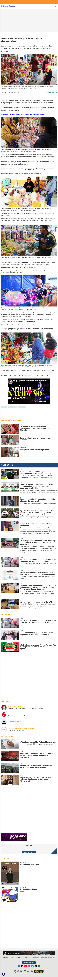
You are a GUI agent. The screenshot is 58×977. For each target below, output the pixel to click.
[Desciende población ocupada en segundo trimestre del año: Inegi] (10, 501)
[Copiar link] (19, 92)
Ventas (4, 407)
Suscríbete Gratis (28, 852)
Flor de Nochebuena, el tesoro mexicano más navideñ (21, 267)
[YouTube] (25, 966)
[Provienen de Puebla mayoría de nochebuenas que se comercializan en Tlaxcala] (10, 429)
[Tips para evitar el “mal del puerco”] (10, 452)
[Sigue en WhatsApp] (53, 92)
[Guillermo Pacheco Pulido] (4, 722)
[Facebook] (2, 92)
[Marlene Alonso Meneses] (4, 707)
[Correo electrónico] (15, 92)
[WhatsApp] (9, 92)
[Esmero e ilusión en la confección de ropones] (10, 440)
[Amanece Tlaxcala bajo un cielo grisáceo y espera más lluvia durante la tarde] (10, 768)
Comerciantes (12, 407)
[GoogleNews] (32, 966)
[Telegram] (12, 92)
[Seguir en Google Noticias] (56, 92)
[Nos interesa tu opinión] (29, 953)
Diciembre (22, 407)
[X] (6, 92)
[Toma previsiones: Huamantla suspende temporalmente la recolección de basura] (10, 474)
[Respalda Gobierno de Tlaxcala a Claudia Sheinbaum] (10, 528)
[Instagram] (29, 966)
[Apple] (36, 966)
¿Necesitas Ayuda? (28, 962)
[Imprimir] (22, 92)
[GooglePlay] (39, 966)
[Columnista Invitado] (4, 715)
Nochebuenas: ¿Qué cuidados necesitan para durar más (27, 173)
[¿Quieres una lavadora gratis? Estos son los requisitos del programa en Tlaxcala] (10, 562)
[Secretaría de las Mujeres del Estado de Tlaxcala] (4, 729)
